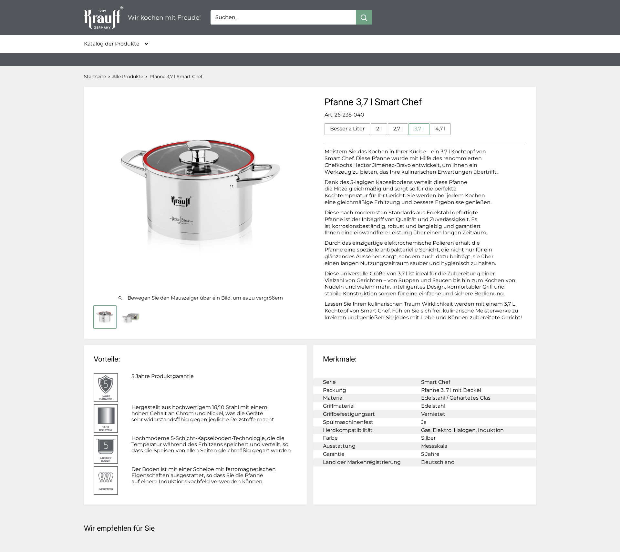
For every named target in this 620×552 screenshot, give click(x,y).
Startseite (95, 76)
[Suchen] (364, 17)
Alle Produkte (127, 76)
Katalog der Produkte (112, 44)
